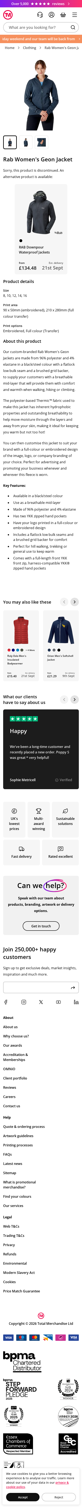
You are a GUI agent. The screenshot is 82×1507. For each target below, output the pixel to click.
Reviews (9, 1087)
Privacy (9, 1245)
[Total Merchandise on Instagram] (23, 1002)
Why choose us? (16, 1036)
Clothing (29, 47)
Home (10, 47)
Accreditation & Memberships (15, 1057)
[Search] (72, 27)
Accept (23, 1497)
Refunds (9, 1254)
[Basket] (63, 15)
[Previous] (64, 602)
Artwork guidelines (18, 1136)
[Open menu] (74, 15)
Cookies (9, 1282)
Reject (58, 1497)
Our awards (12, 1045)
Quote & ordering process (24, 1126)
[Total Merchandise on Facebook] (5, 1002)
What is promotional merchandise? (19, 1185)
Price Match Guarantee (21, 1291)
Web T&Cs (11, 1226)
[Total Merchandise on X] (41, 1002)
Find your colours (17, 1196)
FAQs (7, 1154)
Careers (9, 1096)
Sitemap (9, 1173)
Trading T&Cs (13, 1235)
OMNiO (9, 1069)
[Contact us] (40, 15)
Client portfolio (15, 1078)
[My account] (51, 15)
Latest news (12, 1163)
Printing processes (18, 1145)
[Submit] (72, 987)
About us (10, 1027)
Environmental (15, 1263)
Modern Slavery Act (19, 1272)
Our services (13, 1205)
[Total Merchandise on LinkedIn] (76, 1002)
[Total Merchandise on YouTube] (58, 1002)
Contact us (11, 1106)
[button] (41, 27)
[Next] (74, 602)
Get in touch (41, 926)
